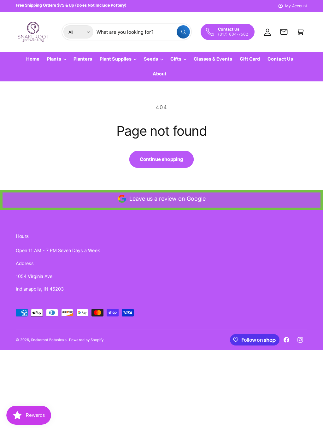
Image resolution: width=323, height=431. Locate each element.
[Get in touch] (284, 32)
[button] (300, 32)
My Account (296, 5)
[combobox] (143, 32)
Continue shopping (162, 159)
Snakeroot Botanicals (49, 340)
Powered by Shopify (86, 340)
